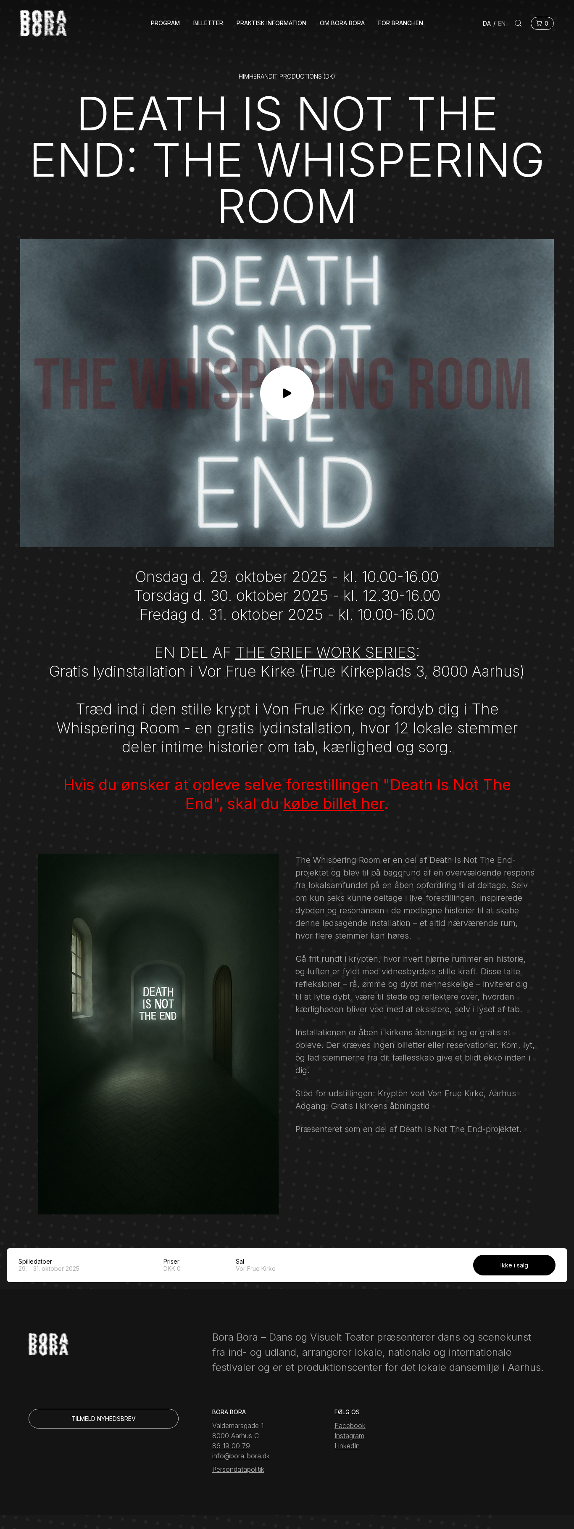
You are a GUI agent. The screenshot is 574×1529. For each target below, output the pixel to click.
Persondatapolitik (238, 1469)
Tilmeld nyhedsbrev (103, 1418)
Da (487, 23)
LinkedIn (347, 1446)
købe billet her (333, 803)
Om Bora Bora (342, 23)
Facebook (350, 1425)
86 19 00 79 (231, 1446)
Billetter (208, 23)
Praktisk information (271, 23)
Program (165, 23)
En (502, 23)
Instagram (349, 1435)
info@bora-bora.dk (241, 1456)
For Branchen (400, 23)
